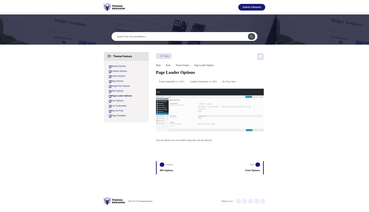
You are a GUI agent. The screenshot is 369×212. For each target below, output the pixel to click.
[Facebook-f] (238, 201)
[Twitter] (244, 201)
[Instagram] (256, 201)
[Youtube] (250, 201)
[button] (126, 56)
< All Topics (163, 56)
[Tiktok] (262, 201)
